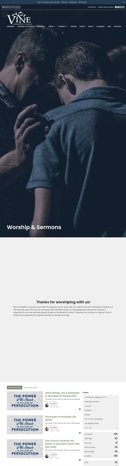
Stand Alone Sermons (92, 401)
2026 (101, 462)
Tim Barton (101, 434)
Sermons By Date (14, 387)
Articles (117, 26)
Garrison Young (101, 447)
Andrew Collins (101, 451)
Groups (40, 26)
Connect (62, 26)
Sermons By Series (30, 387)
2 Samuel (88, 406)
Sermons (10, 26)
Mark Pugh (101, 438)
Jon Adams (101, 456)
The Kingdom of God (92, 423)
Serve (51, 26)
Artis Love (101, 443)
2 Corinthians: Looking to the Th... (96, 397)
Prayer (74, 26)
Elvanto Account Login (105, 7)
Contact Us (92, 7)
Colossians (88, 410)
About (91, 26)
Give (109, 26)
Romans (87, 415)
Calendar (100, 26)
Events (82, 26)
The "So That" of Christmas (94, 419)
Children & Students (25, 26)
